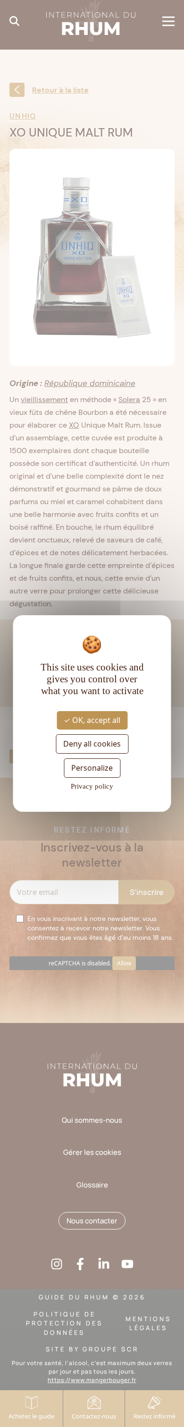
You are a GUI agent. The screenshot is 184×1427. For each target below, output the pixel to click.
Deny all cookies (92, 744)
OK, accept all (95, 719)
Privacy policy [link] (92, 786)
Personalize (92, 768)
